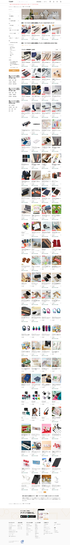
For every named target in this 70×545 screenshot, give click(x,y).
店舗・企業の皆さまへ (12, 536)
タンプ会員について (47, 531)
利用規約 (10, 528)
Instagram (55, 530)
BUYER (27, 534)
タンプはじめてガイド (12, 525)
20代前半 (12, 105)
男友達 (10, 92)
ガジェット (26, 45)
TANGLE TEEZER (29, 525)
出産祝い (36, 527)
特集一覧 (19, 525)
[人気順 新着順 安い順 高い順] (58, 50)
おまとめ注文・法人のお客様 (48, 534)
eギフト (45, 525)
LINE (55, 529)
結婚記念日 (37, 533)
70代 (15, 108)
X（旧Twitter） (56, 532)
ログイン (45, 1)
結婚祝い (36, 525)
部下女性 (10, 83)
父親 (15, 92)
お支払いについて (47, 527)
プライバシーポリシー (12, 530)
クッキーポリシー (12, 533)
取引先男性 (14, 96)
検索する (14, 70)
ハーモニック (28, 531)
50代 (9, 108)
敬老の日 (36, 528)
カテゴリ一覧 (20, 528)
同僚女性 (14, 81)
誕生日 (36, 524)
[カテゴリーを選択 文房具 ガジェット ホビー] (14, 33)
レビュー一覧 (11, 534)
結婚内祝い (37, 536)
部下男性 (10, 96)
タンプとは (10, 524)
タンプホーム (10, 6)
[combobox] (25, 2)
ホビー (30, 45)
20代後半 (10, 107)
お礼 (35, 534)
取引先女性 (14, 83)
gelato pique (28, 528)
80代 (9, 110)
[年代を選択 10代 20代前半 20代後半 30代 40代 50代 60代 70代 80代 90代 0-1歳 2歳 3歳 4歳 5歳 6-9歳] (14, 25)
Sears (27, 527)
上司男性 (10, 94)
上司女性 (10, 81)
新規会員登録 (39, 1)
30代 (13, 107)
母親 (15, 80)
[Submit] (17, 2)
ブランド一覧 (20, 527)
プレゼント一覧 (20, 524)
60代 (12, 108)
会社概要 (10, 527)
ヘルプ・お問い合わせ (57, 525)
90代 (12, 110)
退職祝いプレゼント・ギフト (18, 6)
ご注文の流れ (46, 524)
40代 (16, 107)
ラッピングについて (47, 528)
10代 (9, 105)
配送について (46, 530)
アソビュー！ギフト (29, 530)
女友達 (10, 80)
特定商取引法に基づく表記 (13, 531)
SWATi (27, 533)
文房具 (22, 45)
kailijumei (28, 524)
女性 (13, 80)
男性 (13, 92)
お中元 (36, 530)
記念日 (36, 531)
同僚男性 (14, 94)
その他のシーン (37, 537)
